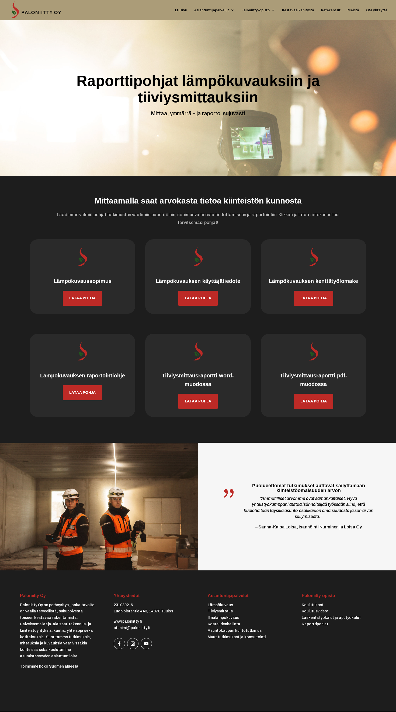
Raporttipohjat (315, 624)
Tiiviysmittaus (220, 611)
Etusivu (181, 10)
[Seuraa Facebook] (119, 643)
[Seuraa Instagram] (132, 643)
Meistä (353, 10)
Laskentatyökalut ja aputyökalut (331, 618)
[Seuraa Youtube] (146, 643)
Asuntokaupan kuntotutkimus (235, 631)
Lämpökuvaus (220, 605)
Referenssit (331, 10)
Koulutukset (313, 605)
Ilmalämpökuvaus (223, 618)
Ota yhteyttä (376, 10)
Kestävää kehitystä (298, 10)
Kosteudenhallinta (224, 624)
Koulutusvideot (315, 611)
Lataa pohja (82, 298)
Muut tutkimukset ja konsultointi (237, 637)
